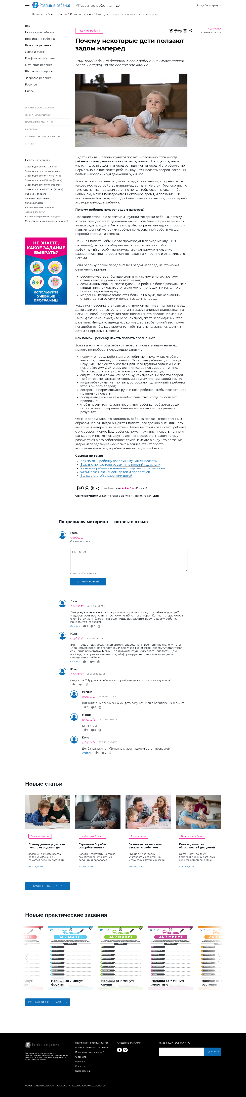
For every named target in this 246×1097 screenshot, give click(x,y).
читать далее (35, 866)
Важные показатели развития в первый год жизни (120, 464)
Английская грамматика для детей (43, 216)
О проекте (80, 1057)
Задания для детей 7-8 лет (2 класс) (43, 180)
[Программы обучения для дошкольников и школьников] (46, 303)
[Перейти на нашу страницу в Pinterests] (125, 1050)
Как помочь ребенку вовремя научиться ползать (118, 461)
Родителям (33, 84)
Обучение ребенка (38, 65)
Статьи (29, 143)
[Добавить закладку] (191, 31)
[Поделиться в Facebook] (171, 31)
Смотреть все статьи (47, 885)
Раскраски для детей (36, 194)
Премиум (80, 1061)
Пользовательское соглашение (91, 1047)
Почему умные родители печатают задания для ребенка (46, 847)
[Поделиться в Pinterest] (176, 31)
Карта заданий (83, 1071)
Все (27, 25)
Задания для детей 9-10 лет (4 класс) (44, 189)
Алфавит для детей (35, 212)
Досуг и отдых (35, 51)
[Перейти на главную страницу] (51, 5)
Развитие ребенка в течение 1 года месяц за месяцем (122, 468)
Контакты (80, 1066)
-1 (95, 707)
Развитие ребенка (95, 5)
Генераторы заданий (38, 115)
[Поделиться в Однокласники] (185, 31)
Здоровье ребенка (38, 78)
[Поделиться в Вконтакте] (180, 31)
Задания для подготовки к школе (42, 171)
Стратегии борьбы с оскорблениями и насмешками (93, 847)
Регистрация (213, 5)
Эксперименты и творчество (43, 136)
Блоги (29, 91)
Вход (199, 5)
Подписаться (212, 1052)
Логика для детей (34, 203)
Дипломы (31, 129)
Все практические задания (47, 1002)
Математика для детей (37, 198)
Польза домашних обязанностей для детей (197, 846)
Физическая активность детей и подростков (115, 472)
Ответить (75, 626)
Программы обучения (39, 122)
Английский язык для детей (39, 207)
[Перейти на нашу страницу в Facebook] (119, 1050)
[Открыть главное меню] (27, 5)
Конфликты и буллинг (40, 58)
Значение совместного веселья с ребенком (145, 846)
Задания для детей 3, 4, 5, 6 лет (41, 166)
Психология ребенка (39, 32)
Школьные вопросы (39, 71)
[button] (26, 958)
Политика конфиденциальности (92, 1043)
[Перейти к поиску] (117, 5)
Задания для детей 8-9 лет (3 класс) (43, 185)
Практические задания (39, 107)
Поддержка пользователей (89, 1052)
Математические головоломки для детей (46, 221)
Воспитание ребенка (40, 38)
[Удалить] (99, 626)
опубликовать (88, 581)
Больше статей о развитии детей (106, 476)
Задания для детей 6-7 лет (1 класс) (43, 175)
